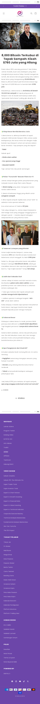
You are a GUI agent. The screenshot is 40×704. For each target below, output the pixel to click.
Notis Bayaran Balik (10, 662)
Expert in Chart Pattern (12, 493)
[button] (4, 13)
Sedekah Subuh (9, 629)
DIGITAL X (7, 674)
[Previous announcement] (3, 6)
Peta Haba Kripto (9, 597)
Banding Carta (9, 576)
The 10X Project (9, 530)
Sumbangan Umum (10, 638)
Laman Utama (9, 426)
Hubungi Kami (8, 464)
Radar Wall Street (10, 580)
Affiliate (6, 456)
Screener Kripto (9, 588)
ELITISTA (22, 696)
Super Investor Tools (11, 488)
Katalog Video (8, 435)
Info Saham (8, 443)
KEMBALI (21, 398)
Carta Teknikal (9, 571)
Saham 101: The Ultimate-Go (14, 480)
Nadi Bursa (7, 550)
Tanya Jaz (7, 542)
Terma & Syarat (9, 658)
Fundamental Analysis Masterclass (16, 522)
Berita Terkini (8, 567)
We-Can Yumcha (10, 526)
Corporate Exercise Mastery (13, 514)
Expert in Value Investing (12, 505)
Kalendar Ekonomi (10, 601)
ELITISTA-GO (8, 439)
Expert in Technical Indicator (14, 509)
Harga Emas (8, 555)
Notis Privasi (8, 653)
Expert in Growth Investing (13, 497)
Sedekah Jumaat (10, 633)
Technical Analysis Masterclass (14, 518)
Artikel (6, 452)
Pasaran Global (9, 563)
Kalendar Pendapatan (11, 605)
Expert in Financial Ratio (12, 501)
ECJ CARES (7, 625)
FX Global (7, 546)
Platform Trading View (11, 613)
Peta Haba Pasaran (10, 592)
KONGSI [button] (5, 390)
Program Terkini (9, 431)
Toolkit (6, 447)
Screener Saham (9, 584)
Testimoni (7, 460)
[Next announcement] (37, 6)
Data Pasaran (8, 559)
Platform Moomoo (10, 609)
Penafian (7, 649)
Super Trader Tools (10, 484)
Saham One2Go (9, 476)
